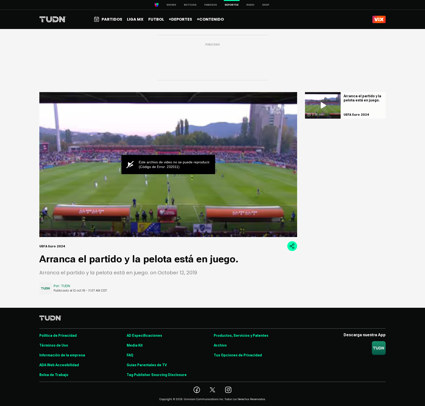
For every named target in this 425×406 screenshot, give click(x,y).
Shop (265, 4)
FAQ (130, 355)
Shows (171, 4)
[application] (168, 164)
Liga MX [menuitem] (135, 19)
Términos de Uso (53, 345)
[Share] (292, 246)
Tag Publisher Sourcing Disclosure (157, 375)
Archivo (220, 345)
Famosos (210, 4)
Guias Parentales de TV (147, 365)
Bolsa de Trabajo (53, 375)
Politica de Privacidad (58, 335)
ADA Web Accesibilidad (59, 365)
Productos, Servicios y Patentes (241, 335)
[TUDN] (52, 19)
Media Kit (135, 345)
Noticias (190, 4)
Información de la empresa (62, 355)
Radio (250, 4)
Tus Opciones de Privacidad (238, 355)
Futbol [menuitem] (156, 19)
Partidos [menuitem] (112, 19)
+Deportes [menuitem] (180, 19)
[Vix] (379, 19)
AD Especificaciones (144, 335)
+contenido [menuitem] (210, 19)
